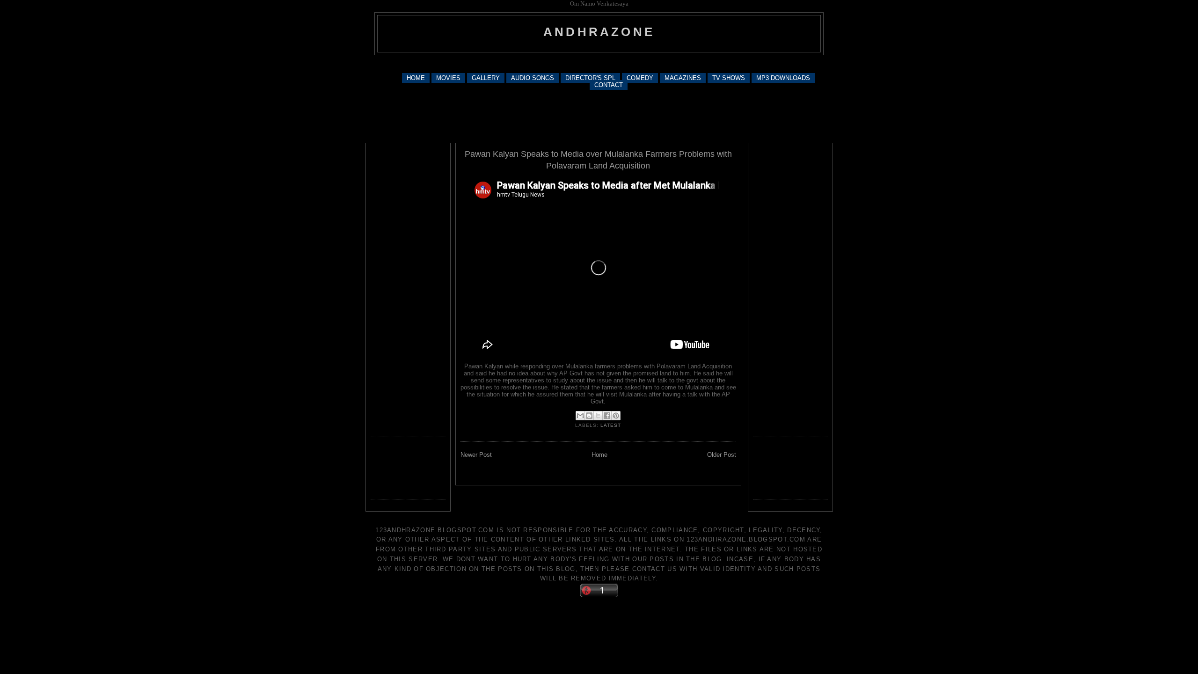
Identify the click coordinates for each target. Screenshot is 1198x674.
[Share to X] (598, 415)
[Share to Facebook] (607, 415)
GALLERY (486, 77)
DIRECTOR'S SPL (590, 77)
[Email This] (580, 415)
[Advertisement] (599, 63)
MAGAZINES (683, 77)
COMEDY (640, 77)
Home (599, 454)
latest (610, 425)
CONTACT (608, 84)
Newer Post (476, 454)
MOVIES (448, 77)
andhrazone (599, 32)
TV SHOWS (728, 77)
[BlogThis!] (589, 415)
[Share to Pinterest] (616, 415)
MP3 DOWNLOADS (783, 77)
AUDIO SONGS (532, 77)
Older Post (721, 454)
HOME (416, 77)
